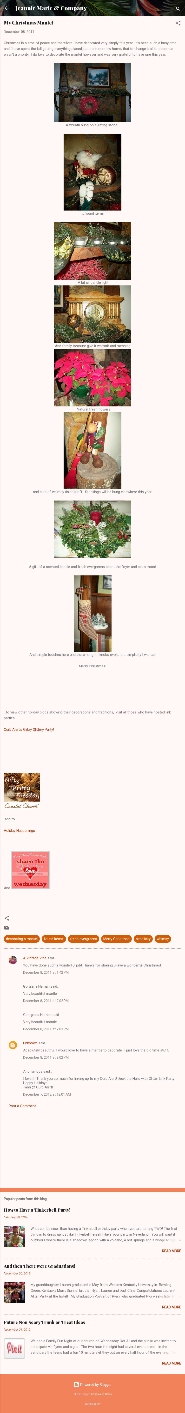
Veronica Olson (103, 1394)
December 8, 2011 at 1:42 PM (46, 972)
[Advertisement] (92, 1146)
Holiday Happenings (19, 830)
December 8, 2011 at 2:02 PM (46, 1001)
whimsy (163, 939)
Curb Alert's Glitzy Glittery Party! (29, 729)
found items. (54, 939)
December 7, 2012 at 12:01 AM (47, 1094)
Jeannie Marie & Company (51, 8)
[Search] (178, 9)
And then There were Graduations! (39, 1266)
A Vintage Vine (34, 958)
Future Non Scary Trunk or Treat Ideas (44, 1322)
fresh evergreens (83, 939)
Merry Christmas (116, 939)
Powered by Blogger (95, 1385)
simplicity (143, 939)
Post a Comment (22, 1106)
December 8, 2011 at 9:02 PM (46, 1057)
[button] (178, 24)
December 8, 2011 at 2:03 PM (46, 1029)
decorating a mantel (22, 939)
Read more (171, 1251)
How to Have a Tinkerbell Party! (37, 1210)
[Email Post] (7, 929)
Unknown (30, 1043)
